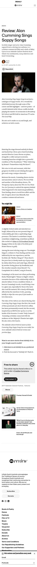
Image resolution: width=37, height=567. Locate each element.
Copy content (9, 379)
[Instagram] (5, 501)
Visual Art (6, 527)
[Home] (18, 1)
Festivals (5, 515)
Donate (11, 496)
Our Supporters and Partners (13, 547)
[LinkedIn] (8, 501)
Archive (5, 539)
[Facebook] (3, 501)
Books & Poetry (8, 509)
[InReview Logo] (18, 5)
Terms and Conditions (10, 542)
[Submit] (33, 562)
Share (7, 390)
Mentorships (7, 550)
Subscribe (11, 491)
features (27, 386)
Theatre (5, 524)
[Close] (34, 553)
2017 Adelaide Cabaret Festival (12, 386)
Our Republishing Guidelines (13, 545)
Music (4, 521)
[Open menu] (35, 5)
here (9, 332)
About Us (5, 536)
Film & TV (5, 518)
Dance (4, 512)
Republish (9, 69)
